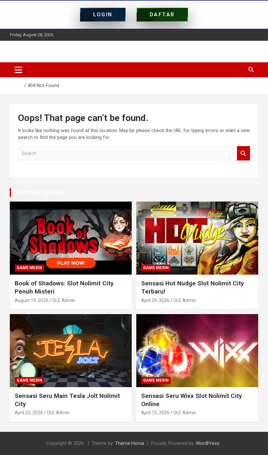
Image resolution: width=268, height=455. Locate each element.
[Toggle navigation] (18, 69)
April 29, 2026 (155, 300)
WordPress (208, 443)
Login (102, 14)
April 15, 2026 (155, 412)
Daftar (162, 14)
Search (243, 153)
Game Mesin (29, 267)
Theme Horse (129, 443)
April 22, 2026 (29, 412)
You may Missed (38, 192)
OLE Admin (63, 300)
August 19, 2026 (31, 300)
